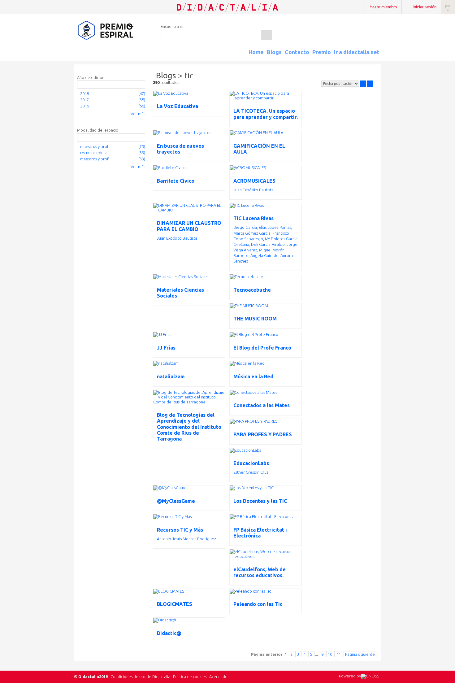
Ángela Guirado (264, 255)
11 (339, 654)
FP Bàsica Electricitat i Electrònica (260, 532)
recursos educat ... (96, 152)
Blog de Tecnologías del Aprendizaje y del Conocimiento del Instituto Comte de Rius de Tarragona (189, 427)
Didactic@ (169, 633)
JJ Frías (166, 347)
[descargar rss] (371, 57)
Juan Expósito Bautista (253, 190)
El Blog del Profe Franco (262, 347)
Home (256, 52)
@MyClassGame (176, 501)
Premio (321, 52)
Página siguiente (360, 654)
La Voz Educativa (177, 106)
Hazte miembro (383, 7)
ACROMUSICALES (254, 181)
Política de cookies (189, 676)
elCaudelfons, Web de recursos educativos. (259, 572)
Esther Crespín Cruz (250, 472)
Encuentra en (172, 26)
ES (448, 7)
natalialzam (171, 376)
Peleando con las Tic (257, 604)
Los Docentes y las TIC (260, 501)
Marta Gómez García (252, 233)
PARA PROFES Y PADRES (262, 434)
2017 (84, 100)
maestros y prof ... (96, 146)
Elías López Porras (275, 227)
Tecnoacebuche (252, 290)
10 (330, 654)
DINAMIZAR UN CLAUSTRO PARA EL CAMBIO (189, 226)
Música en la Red (253, 376)
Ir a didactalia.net (356, 52)
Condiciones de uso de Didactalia (140, 676)
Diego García (245, 227)
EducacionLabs (251, 463)
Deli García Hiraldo (268, 244)
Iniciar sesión (424, 7)
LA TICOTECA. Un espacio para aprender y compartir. (265, 114)
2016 (84, 106)
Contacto (297, 52)
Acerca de (218, 676)
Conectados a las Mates (261, 405)
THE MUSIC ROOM (255, 318)
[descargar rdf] (378, 57)
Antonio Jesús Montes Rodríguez (186, 539)
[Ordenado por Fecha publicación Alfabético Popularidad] (340, 83)
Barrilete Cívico (175, 181)
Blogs (274, 52)
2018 (84, 93)
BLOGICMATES (174, 604)
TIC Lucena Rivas (253, 218)
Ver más (138, 113)
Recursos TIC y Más (180, 530)
